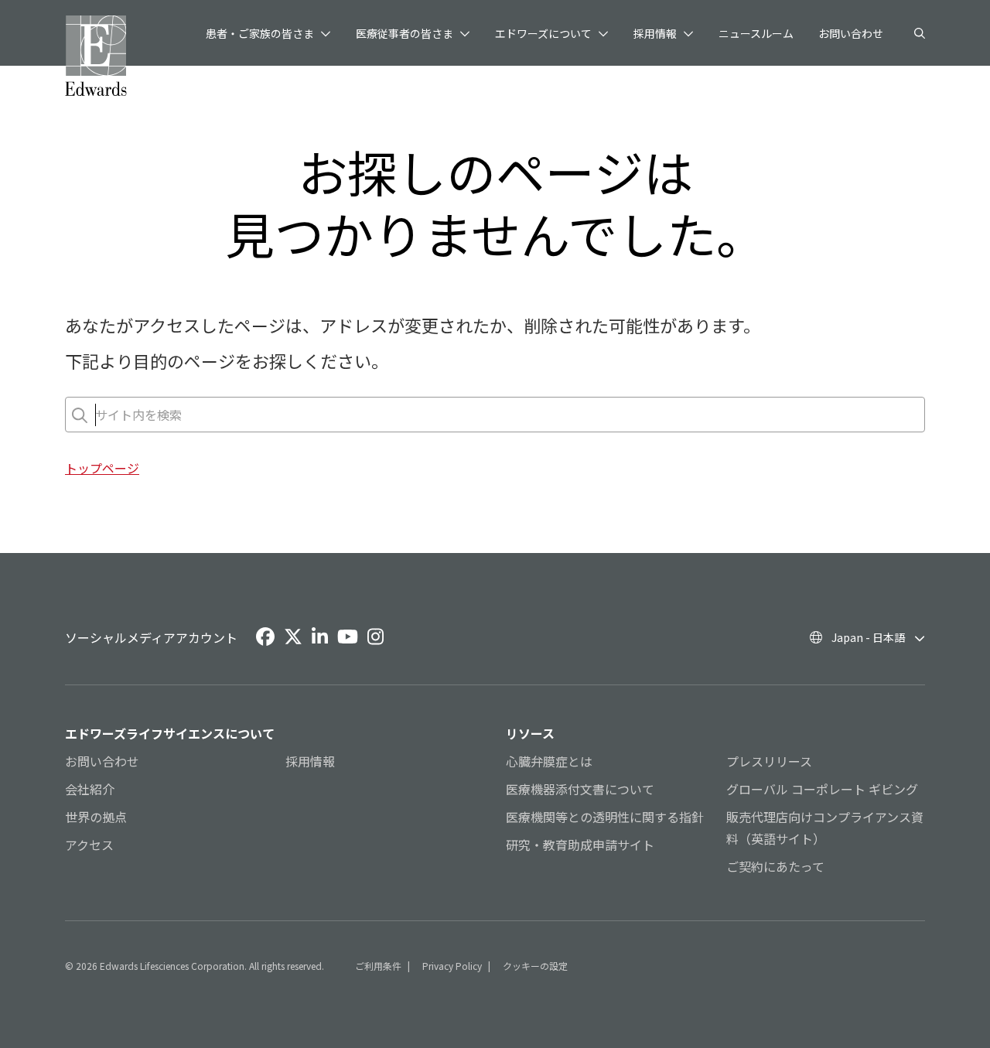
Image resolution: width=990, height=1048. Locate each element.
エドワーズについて (543, 33)
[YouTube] (347, 637)
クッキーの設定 (535, 965)
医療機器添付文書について (580, 789)
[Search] (919, 33)
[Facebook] (265, 637)
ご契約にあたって (775, 866)
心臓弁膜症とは (549, 761)
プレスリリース (769, 761)
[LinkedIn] (320, 637)
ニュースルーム (756, 33)
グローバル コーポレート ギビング (822, 789)
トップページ (102, 468)
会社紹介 (89, 789)
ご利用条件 (378, 965)
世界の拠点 (96, 816)
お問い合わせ (850, 33)
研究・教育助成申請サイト (580, 844)
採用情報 (655, 33)
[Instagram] (375, 637)
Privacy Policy (452, 965)
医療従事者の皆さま (404, 33)
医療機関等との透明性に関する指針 (605, 816)
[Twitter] (293, 637)
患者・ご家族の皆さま (260, 33)
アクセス (89, 844)
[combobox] (96, 414)
